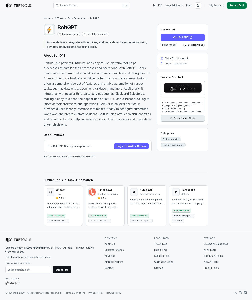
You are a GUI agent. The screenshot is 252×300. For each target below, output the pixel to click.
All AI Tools (210, 249)
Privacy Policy (95, 292)
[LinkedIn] (245, 292)
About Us (110, 243)
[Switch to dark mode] (198, 5)
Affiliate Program (114, 261)
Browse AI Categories (216, 243)
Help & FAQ (160, 249)
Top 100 (157, 5)
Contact (109, 267)
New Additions (174, 5)
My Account (216, 5)
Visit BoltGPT (181, 37)
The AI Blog (160, 243)
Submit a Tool (162, 255)
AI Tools (59, 18)
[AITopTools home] (18, 5)
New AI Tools (211, 261)
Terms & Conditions (74, 292)
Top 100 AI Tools (213, 255)
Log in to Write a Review (131, 146)
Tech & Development (96, 34)
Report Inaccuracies (176, 63)
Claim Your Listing (164, 261)
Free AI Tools (211, 267)
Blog (188, 5)
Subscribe (62, 269)
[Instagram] (240, 292)
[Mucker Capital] (12, 283)
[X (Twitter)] (235, 292)
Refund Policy (113, 292)
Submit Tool (237, 5)
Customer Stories (114, 249)
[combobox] (90, 5)
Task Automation (77, 18)
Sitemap (158, 267)
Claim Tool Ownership (177, 58)
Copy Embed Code (184, 118)
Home (47, 18)
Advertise (110, 255)
